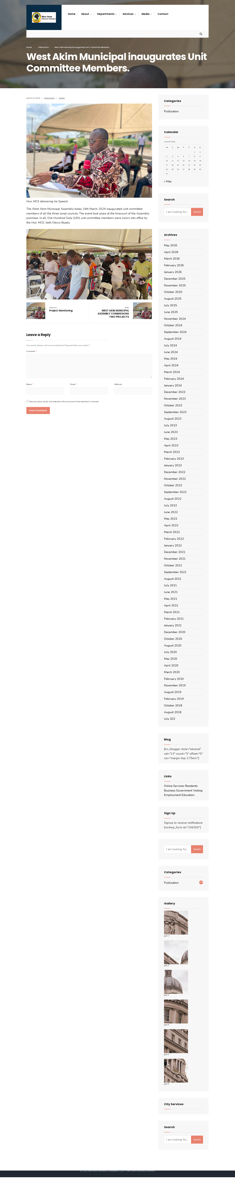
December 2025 (174, 279)
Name (29, 384)
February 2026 (174, 265)
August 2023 (172, 419)
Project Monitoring (61, 309)
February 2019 (174, 699)
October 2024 (173, 325)
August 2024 (172, 339)
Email (73, 384)
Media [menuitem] (145, 14)
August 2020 (172, 645)
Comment (31, 351)
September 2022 (175, 492)
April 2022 (171, 525)
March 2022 (172, 532)
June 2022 (171, 512)
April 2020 (171, 665)
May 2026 (170, 245)
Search (197, 211)
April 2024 (171, 365)
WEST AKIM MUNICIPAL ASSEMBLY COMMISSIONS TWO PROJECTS (113, 312)
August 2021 (172, 579)
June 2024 (171, 352)
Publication (43, 47)
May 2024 (170, 359)
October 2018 (173, 705)
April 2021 (171, 605)
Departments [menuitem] (105, 14)
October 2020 (173, 639)
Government (184, 790)
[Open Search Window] (201, 34)
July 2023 (170, 425)
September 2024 (175, 332)
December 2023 (174, 392)
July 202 (169, 719)
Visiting (198, 790)
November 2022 (175, 479)
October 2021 (173, 565)
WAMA (62, 98)
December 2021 (174, 552)
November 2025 (175, 285)
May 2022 (170, 519)
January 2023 (173, 465)
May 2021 (170, 599)
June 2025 (171, 312)
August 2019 (172, 692)
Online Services (174, 786)
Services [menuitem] (128, 14)
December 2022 (174, 472)
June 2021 (171, 592)
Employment (172, 795)
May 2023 (170, 439)
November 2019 (175, 685)
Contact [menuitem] (163, 14)
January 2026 (173, 272)
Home (29, 47)
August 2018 (172, 712)
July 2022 (170, 505)
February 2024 (174, 379)
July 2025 (170, 305)
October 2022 (173, 485)
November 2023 (175, 399)
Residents (191, 786)
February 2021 (174, 619)
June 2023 (171, 432)
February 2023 (174, 459)
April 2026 (171, 252)
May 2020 (170, 659)
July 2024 (170, 345)
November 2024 (175, 319)
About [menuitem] (85, 14)
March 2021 (172, 612)
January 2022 (173, 545)
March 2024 (172, 372)
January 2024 (173, 385)
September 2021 (175, 572)
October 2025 (173, 292)
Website (118, 384)
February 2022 (174, 539)
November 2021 (175, 559)
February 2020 (174, 679)
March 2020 (172, 672)
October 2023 (173, 405)
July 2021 (170, 585)
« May (168, 181)
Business (169, 790)
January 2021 (173, 625)
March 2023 (172, 452)
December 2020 (174, 632)
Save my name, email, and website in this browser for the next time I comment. (64, 401)
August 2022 (172, 499)
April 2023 (171, 445)
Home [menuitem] (71, 14)
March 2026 (172, 259)
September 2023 (175, 412)
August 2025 (172, 299)
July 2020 (170, 652)
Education (188, 795)
